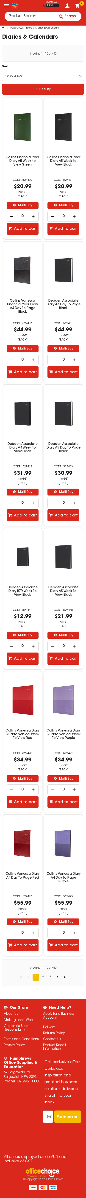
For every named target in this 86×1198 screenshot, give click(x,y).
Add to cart (25, 229)
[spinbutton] (22, 216)
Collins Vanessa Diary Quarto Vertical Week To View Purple (63, 734)
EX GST (45, 5)
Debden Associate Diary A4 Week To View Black (23, 448)
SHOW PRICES (51, 2)
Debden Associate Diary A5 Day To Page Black (63, 448)
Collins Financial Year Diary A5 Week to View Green (22, 161)
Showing (43, 53)
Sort (5, 66)
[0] (77, 7)
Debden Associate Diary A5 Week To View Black (63, 591)
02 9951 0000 (28, 1081)
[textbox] (30, 16)
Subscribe (68, 1116)
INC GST (50, 5)
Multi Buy (24, 205)
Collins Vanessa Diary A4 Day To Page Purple (63, 877)
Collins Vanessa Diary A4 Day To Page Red (22, 875)
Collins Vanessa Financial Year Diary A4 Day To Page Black (22, 306)
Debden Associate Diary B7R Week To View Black (23, 591)
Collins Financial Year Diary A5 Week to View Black (63, 161)
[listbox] (43, 76)
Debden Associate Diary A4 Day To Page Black (63, 304)
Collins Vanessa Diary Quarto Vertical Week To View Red (22, 734)
